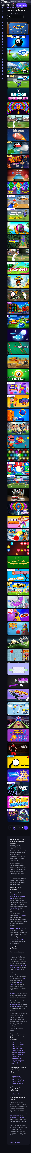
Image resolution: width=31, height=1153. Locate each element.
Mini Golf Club (14, 908)
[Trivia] (2, 74)
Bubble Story (17, 1058)
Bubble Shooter (15, 1005)
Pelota (21, 7)
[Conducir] (2, 47)
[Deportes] (2, 50)
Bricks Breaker (18, 1054)
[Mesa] (2, 62)
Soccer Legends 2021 (17, 928)
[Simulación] (2, 71)
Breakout (13, 965)
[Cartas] (2, 41)
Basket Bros (21, 940)
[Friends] (3, 5)
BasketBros (17, 1094)
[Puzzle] (2, 68)
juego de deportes (16, 895)
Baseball (16, 1056)
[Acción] (2, 32)
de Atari (23, 965)
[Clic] (2, 44)
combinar (18, 969)
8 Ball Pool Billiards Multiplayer (20, 1046)
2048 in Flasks (15, 967)
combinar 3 (15, 1006)
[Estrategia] (2, 56)
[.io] (2, 59)
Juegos (9, 7)
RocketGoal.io (18, 1051)
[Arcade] (2, 35)
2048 (23, 979)
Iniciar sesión (21, 5)
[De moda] (2, 16)
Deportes (15, 7)
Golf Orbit (16, 1064)
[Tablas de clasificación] (2, 28)
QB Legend (21, 916)
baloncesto (13, 1118)
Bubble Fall (14, 993)
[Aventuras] (2, 38)
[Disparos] (2, 53)
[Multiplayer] (2, 25)
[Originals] (2, 22)
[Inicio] (2, 8)
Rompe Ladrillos (16, 983)
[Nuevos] (2, 13)
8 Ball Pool (17, 1043)
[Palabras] (2, 65)
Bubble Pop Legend (19, 1080)
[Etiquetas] (2, 78)
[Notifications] (12, 5)
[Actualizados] (2, 19)
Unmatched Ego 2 (19, 1052)
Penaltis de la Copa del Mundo (17, 898)
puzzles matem (20, 973)
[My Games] (8, 5)
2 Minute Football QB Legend (19, 1061)
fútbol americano (15, 1116)
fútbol (22, 1118)
